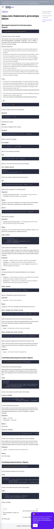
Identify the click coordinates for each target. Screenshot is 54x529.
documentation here (34, 3)
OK (35, 525)
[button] (3, 7)
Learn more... (36, 521)
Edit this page (6, 518)
